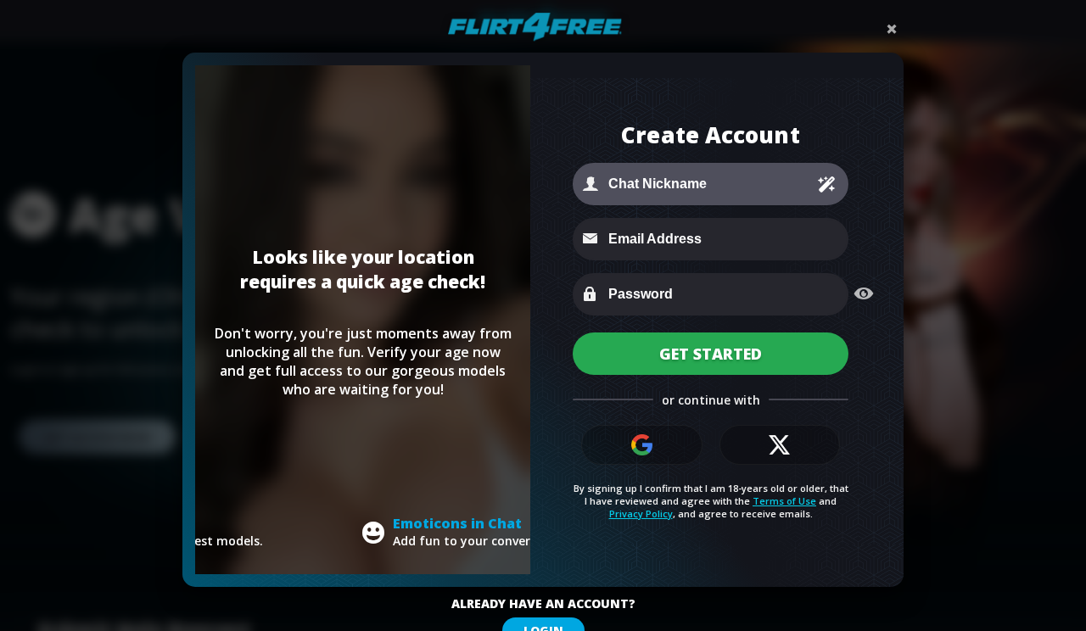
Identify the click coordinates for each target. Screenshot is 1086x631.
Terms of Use (784, 500)
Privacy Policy (641, 513)
